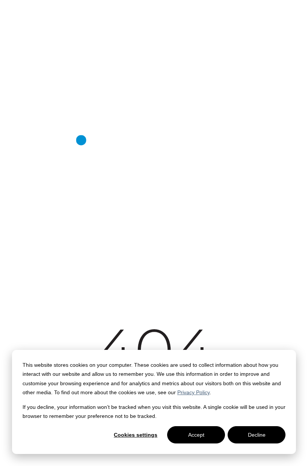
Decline (257, 435)
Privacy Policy (193, 392)
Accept (196, 435)
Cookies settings (135, 435)
